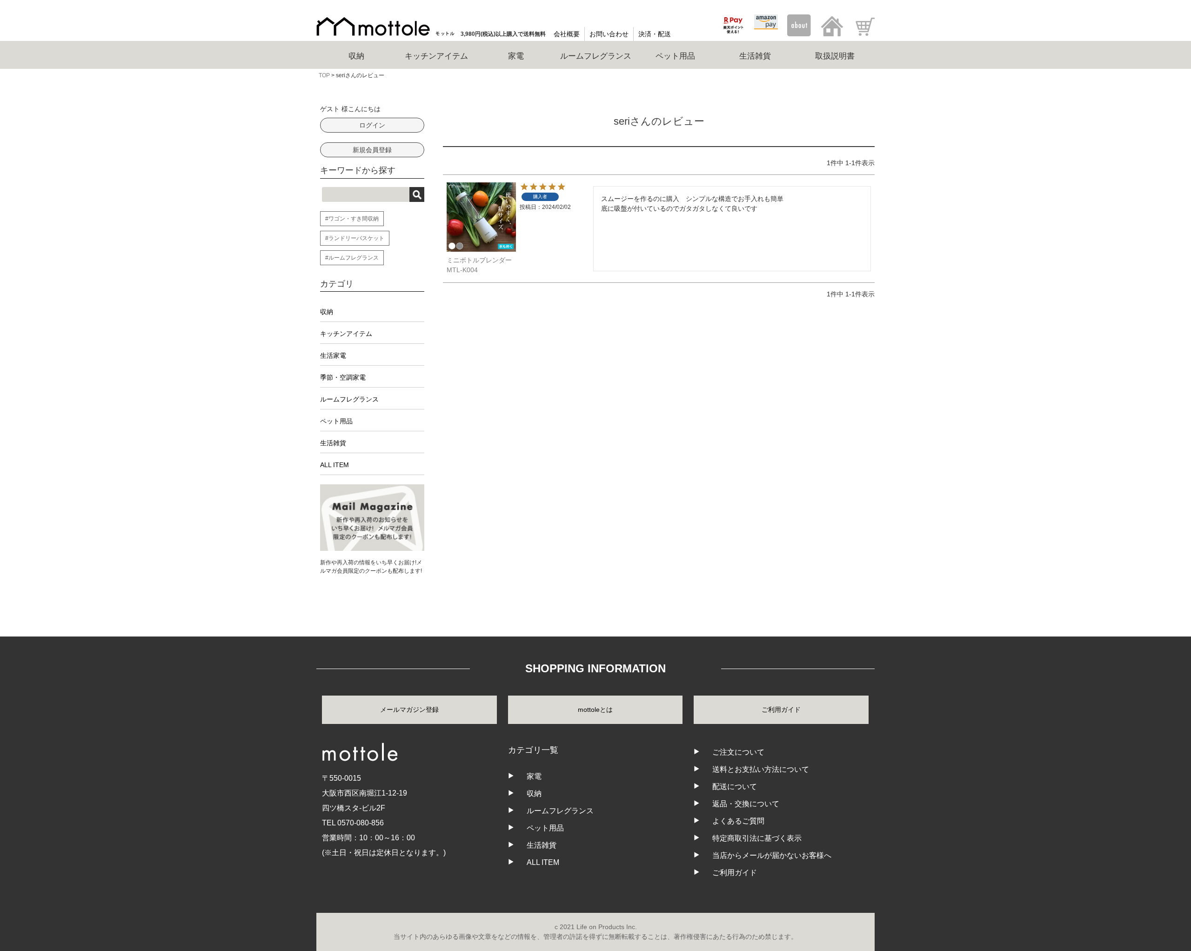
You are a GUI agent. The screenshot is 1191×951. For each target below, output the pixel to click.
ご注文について (738, 752)
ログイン (372, 125)
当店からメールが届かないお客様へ (771, 855)
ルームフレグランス (349, 399)
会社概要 (567, 34)
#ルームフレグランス (352, 257)
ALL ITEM (334, 465)
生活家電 (333, 355)
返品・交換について (745, 804)
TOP (324, 75)
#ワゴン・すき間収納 (352, 218)
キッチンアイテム (346, 333)
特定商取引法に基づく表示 (757, 838)
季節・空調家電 (343, 377)
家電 (534, 776)
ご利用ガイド (781, 709)
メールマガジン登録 (409, 709)
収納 (326, 311)
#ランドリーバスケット (354, 238)
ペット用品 (336, 421)
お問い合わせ (609, 34)
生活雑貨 (333, 443)
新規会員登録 (372, 150)
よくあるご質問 (738, 821)
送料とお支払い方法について (760, 769)
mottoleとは (595, 709)
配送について (734, 786)
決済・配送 (654, 34)
